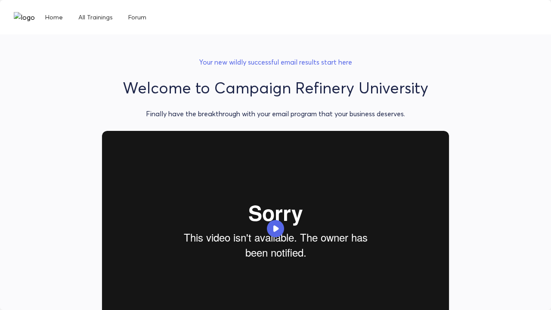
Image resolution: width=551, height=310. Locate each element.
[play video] (275, 228)
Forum (137, 17)
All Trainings (95, 17)
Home (54, 17)
